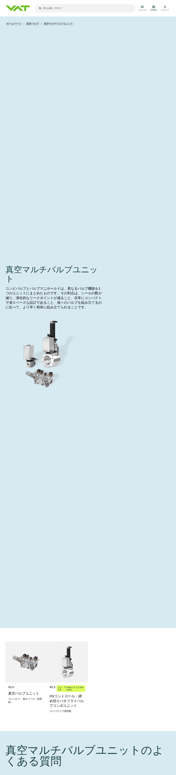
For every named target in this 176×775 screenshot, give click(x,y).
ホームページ (14, 23)
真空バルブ (32, 23)
